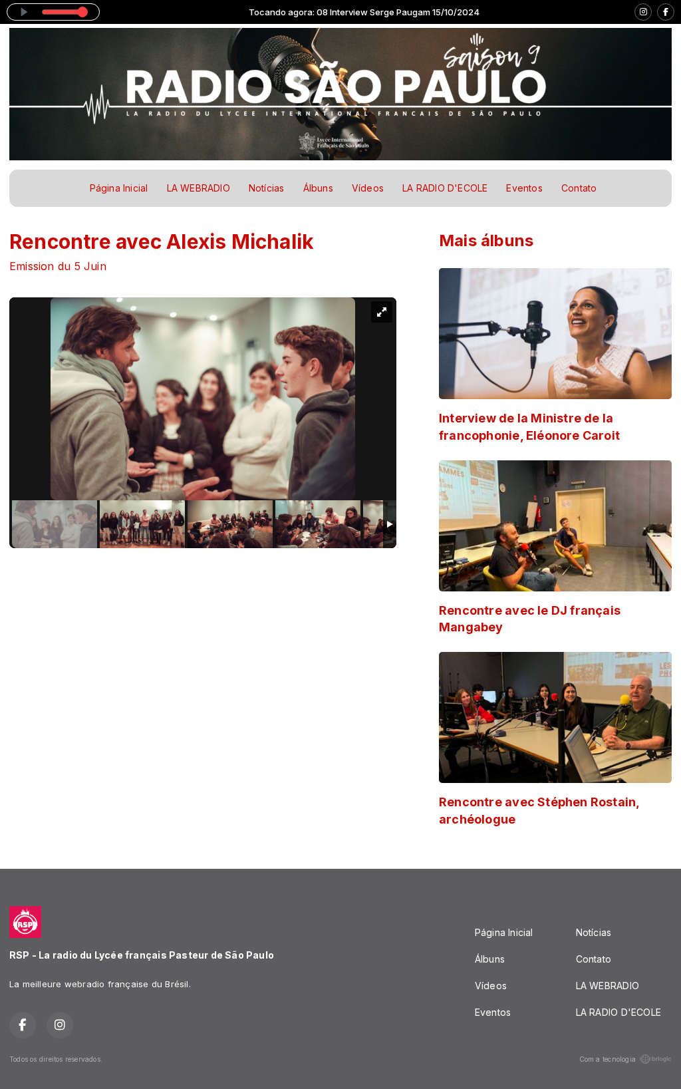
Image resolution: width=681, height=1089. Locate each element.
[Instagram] (643, 12)
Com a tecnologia (607, 1059)
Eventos (524, 188)
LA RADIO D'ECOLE (444, 188)
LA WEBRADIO (198, 188)
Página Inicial (119, 188)
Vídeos (368, 188)
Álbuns (318, 188)
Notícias (267, 188)
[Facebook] (665, 12)
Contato (579, 188)
